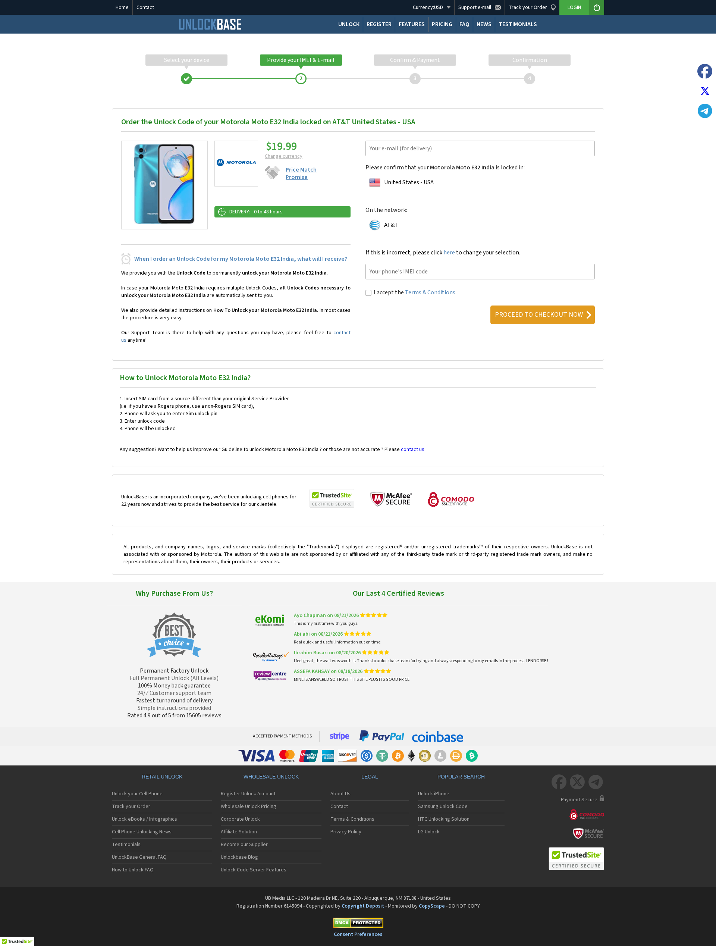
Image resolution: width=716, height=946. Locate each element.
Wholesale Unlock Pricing (248, 806)
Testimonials (126, 844)
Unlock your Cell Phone (137, 794)
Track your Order (131, 806)
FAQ (464, 24)
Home (122, 7)
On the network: (386, 210)
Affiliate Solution (239, 832)
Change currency (283, 156)
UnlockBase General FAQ (139, 857)
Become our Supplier (244, 844)
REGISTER (379, 24)
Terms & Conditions (430, 292)
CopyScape (432, 906)
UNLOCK (348, 24)
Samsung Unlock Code (443, 806)
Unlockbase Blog (239, 857)
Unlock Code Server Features (253, 870)
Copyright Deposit (363, 906)
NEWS (484, 24)
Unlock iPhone (433, 794)
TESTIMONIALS (518, 24)
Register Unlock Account (248, 794)
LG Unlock (429, 832)
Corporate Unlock (240, 819)
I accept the (414, 292)
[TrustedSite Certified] (332, 498)
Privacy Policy (345, 832)
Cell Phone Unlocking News (142, 832)
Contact (145, 7)
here (449, 252)
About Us (340, 794)
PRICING (442, 24)
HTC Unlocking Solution (444, 819)
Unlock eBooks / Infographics (144, 819)
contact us (412, 449)
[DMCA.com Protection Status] (358, 924)
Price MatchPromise (301, 173)
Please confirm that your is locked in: (445, 167)
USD (428, 7)
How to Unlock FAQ (133, 870)
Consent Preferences (358, 934)
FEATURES (412, 24)
